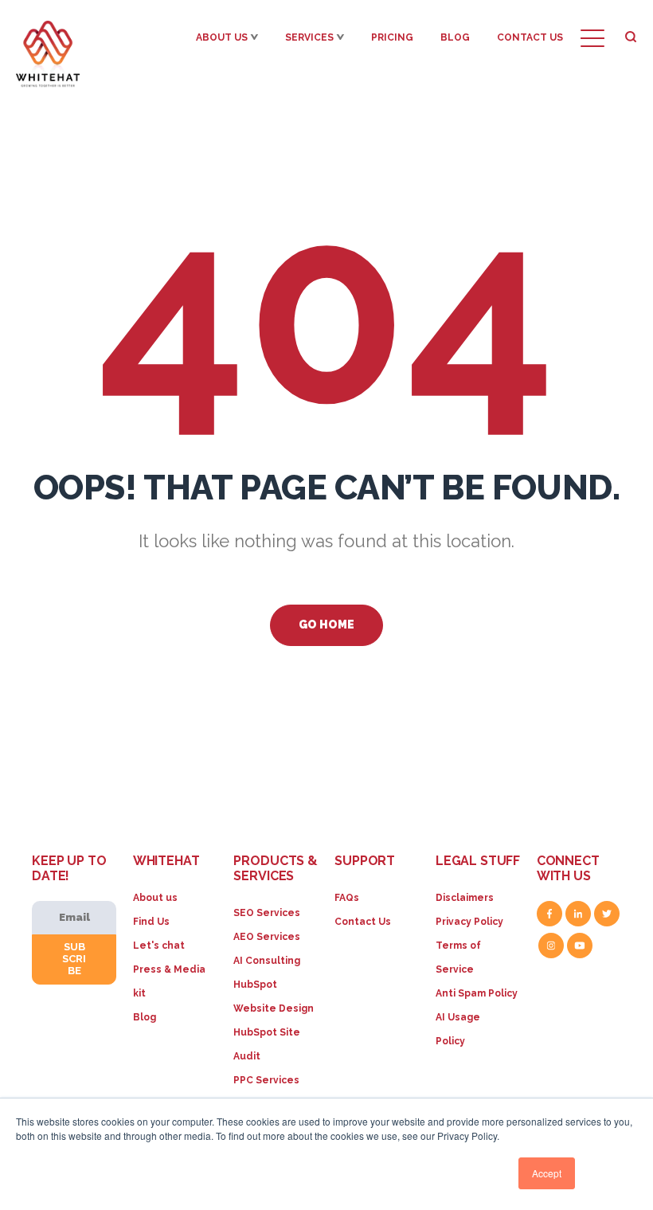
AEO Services (266, 936)
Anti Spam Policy (477, 993)
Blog (455, 37)
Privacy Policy (469, 921)
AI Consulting (266, 960)
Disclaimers (465, 897)
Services (309, 37)
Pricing (392, 37)
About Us (222, 37)
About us (155, 897)
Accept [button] (546, 1173)
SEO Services (266, 912)
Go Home (326, 624)
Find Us (151, 921)
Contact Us (530, 37)
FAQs (346, 897)
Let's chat (159, 945)
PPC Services (266, 1080)
